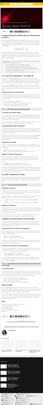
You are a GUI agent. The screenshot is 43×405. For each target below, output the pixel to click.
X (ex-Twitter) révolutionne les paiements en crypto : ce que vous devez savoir (34, 351)
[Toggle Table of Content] (26, 49)
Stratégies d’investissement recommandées (10, 309)
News (2, 24)
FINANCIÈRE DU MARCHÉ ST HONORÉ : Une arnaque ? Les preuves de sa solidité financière (13, 365)
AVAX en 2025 (4, 311)
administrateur (5, 27)
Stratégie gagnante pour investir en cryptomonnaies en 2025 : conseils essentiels (21, 326)
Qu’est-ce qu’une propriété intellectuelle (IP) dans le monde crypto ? (21, 321)
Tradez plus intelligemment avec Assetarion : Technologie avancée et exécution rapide (13, 378)
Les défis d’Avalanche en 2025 (7, 308)
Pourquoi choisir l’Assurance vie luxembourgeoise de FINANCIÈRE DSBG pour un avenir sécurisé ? (13, 372)
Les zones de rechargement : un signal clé (9, 305)
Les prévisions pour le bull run (7, 307)
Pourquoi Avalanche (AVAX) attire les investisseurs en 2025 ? (13, 304)
